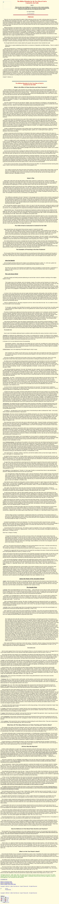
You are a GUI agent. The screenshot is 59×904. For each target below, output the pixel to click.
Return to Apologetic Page (6, 883)
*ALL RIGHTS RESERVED (30, 13)
